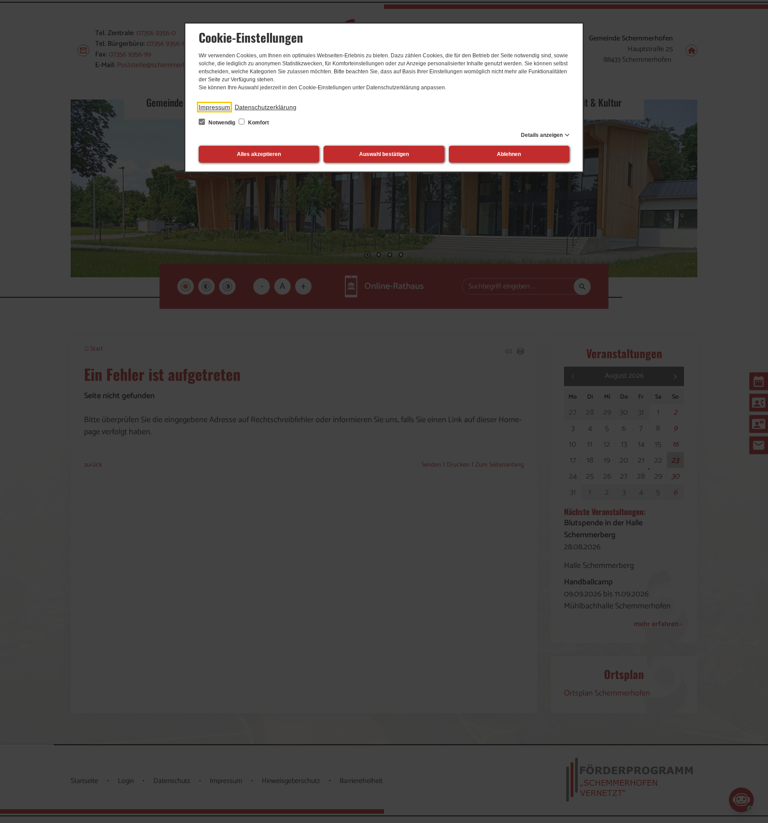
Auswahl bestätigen (384, 154)
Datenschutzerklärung (265, 107)
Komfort (258, 123)
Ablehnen (509, 154)
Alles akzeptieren (259, 154)
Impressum (214, 107)
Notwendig (221, 123)
